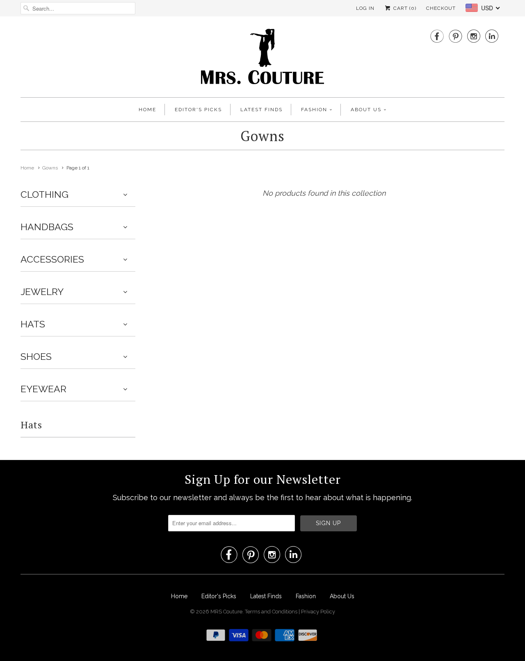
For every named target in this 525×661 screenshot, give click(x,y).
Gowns (262, 136)
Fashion (314, 109)
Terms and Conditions (272, 611)
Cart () (404, 8)
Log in (365, 8)
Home (147, 109)
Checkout (441, 8)
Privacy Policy (318, 611)
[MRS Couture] (262, 59)
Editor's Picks (198, 109)
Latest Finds (261, 109)
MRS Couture (226, 611)
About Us (366, 109)
